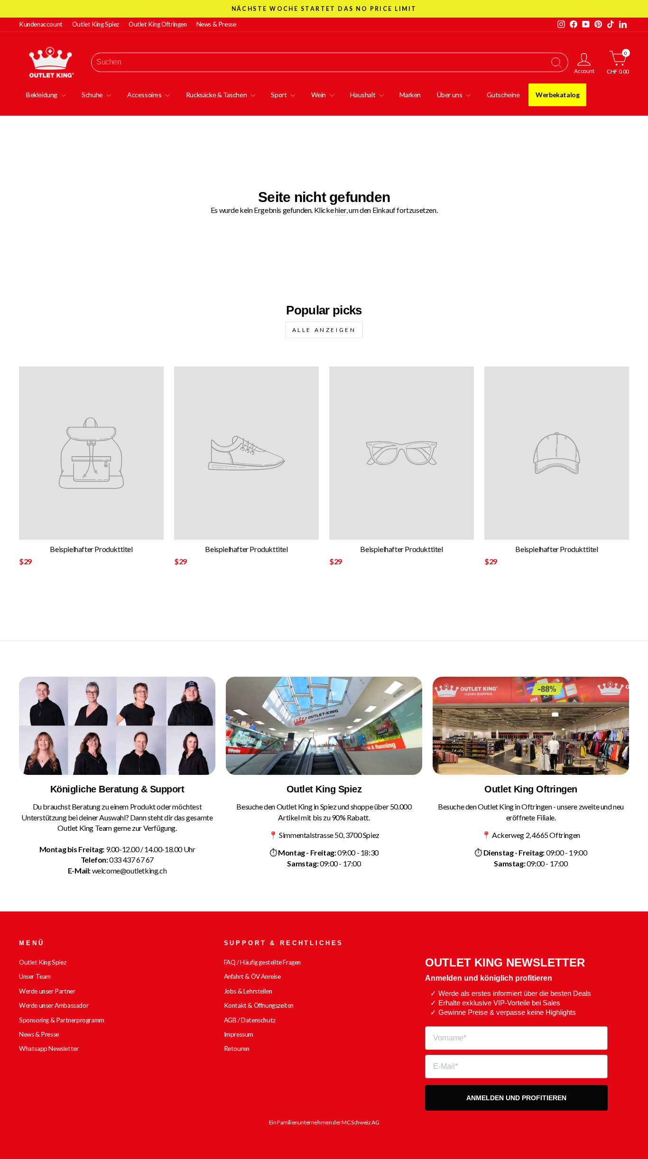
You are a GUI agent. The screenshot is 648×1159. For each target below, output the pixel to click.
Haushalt (363, 95)
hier (340, 209)
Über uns (450, 95)
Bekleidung (42, 95)
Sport (279, 95)
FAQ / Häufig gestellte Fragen (262, 962)
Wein (319, 95)
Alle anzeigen (324, 329)
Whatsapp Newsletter (48, 1048)
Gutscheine (503, 95)
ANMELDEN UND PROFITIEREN (516, 1098)
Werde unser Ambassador (53, 1005)
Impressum (238, 1034)
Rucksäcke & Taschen (217, 95)
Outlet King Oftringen (158, 24)
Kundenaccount (41, 24)
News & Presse (216, 24)
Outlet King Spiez (95, 24)
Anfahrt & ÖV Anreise (252, 976)
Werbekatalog (557, 95)
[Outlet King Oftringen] (531, 726)
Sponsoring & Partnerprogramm (61, 1020)
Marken (410, 95)
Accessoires (145, 95)
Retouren (237, 1048)
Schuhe (93, 95)
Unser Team (35, 976)
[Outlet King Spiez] (324, 726)
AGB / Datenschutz (250, 1020)
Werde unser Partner (47, 991)
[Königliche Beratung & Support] (117, 726)
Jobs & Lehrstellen (248, 991)
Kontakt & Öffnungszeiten (259, 1005)
